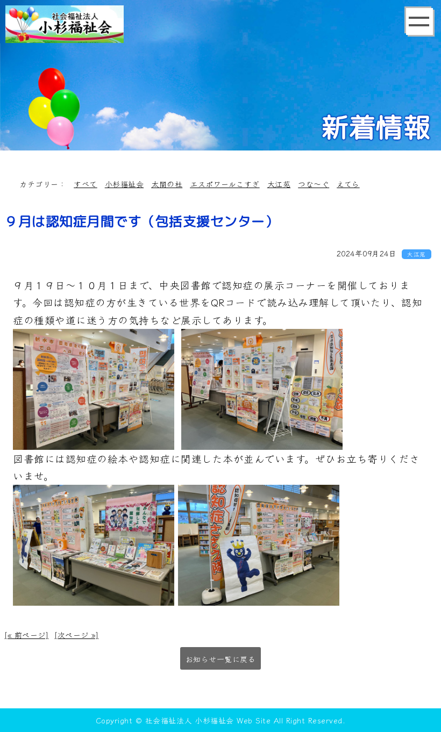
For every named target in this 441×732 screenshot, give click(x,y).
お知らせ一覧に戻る (221, 659)
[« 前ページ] (26, 634)
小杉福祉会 (124, 183)
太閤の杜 (166, 183)
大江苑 (279, 183)
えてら (348, 183)
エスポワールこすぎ (225, 183)
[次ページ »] (76, 634)
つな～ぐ (313, 183)
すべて (85, 183)
